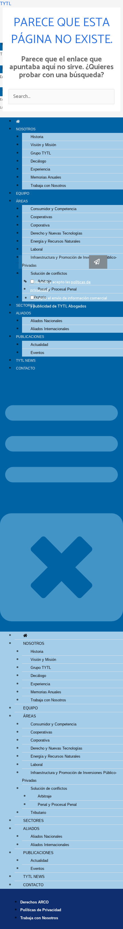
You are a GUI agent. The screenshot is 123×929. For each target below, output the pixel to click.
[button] (61, 506)
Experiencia (40, 169)
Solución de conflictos (49, 788)
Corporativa (40, 225)
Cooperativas (41, 217)
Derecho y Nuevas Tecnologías (56, 233)
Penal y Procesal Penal (57, 804)
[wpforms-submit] (98, 262)
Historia (37, 137)
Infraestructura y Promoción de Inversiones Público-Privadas (69, 777)
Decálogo (38, 161)
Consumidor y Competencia (53, 209)
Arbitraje (44, 796)
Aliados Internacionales (50, 329)
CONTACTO (25, 368)
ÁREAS (22, 201)
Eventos (37, 353)
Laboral (37, 249)
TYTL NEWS (25, 360)
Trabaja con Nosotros (48, 185)
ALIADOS (23, 313)
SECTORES (33, 820)
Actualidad (39, 344)
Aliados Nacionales (46, 321)
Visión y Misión (43, 145)
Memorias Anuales (46, 177)
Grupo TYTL (41, 153)
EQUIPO (22, 193)
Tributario (38, 812)
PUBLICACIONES (30, 336)
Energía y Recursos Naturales (55, 241)
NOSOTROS (25, 129)
